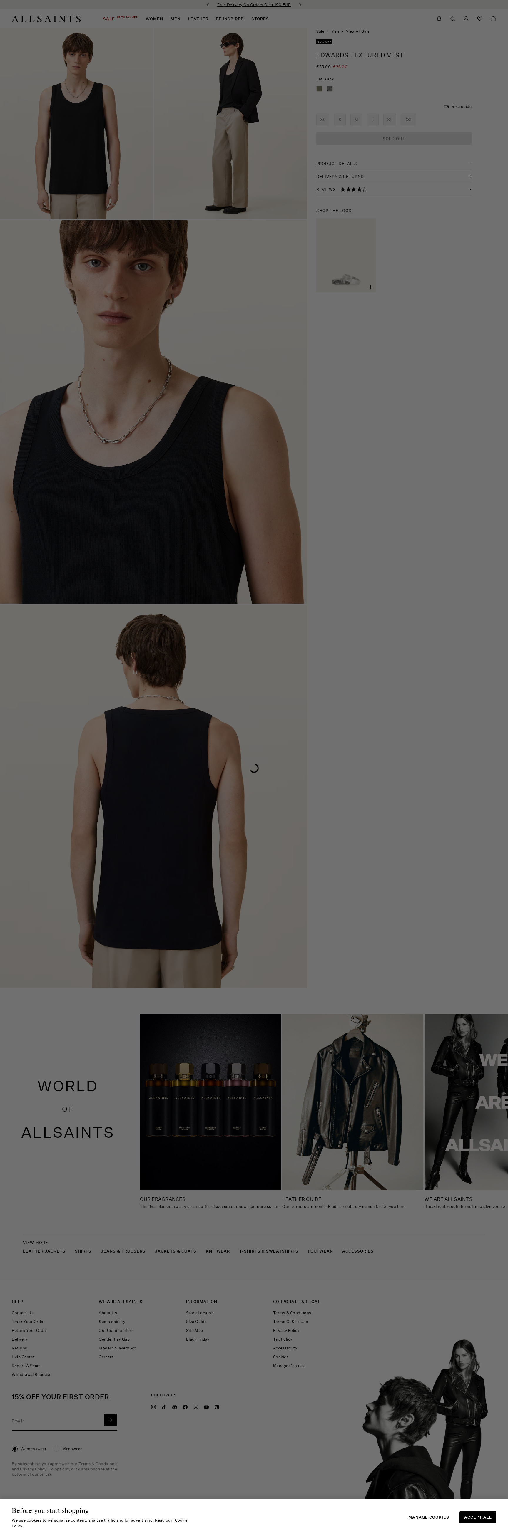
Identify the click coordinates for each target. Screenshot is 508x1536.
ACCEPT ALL (478, 1517)
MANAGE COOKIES (428, 1517)
